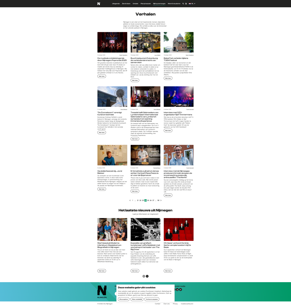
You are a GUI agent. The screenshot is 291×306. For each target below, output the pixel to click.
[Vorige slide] (143, 276)
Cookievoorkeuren (187, 304)
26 (151, 200)
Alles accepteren (123, 299)
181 (158, 200)
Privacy (175, 304)
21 (138, 200)
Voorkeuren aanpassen (152, 299)
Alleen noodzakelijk (137, 299)
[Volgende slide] (147, 276)
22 (140, 200)
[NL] (190, 4)
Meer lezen (102, 76)
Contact (157, 304)
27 (153, 200)
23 (143, 200)
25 (148, 200)
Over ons (167, 304)
